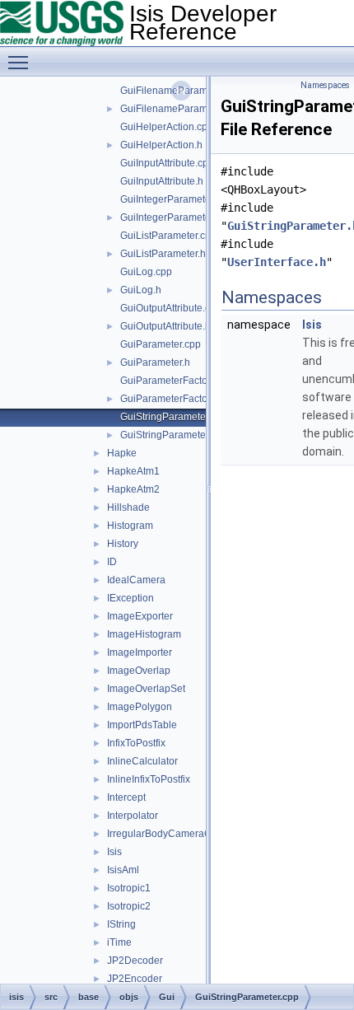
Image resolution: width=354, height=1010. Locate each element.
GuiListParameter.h (163, 254)
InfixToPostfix (136, 743)
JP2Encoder (134, 978)
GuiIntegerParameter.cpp (176, 199)
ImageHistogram (144, 634)
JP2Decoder (135, 960)
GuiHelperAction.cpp (166, 127)
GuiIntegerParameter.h (170, 217)
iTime (119, 942)
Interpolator (132, 815)
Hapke (122, 453)
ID (112, 562)
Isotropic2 (129, 906)
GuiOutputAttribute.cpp (170, 308)
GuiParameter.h (155, 362)
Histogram (130, 525)
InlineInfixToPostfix (148, 779)
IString (121, 924)
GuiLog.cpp (146, 272)
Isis (114, 852)
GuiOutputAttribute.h (165, 326)
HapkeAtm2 (133, 489)
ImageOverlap (138, 670)
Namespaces (325, 85)
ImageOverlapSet (146, 688)
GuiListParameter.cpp (168, 235)
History (122, 543)
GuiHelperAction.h (161, 145)
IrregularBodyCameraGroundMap (182, 833)
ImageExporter (140, 616)
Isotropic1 (129, 888)
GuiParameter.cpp (160, 344)
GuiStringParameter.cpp (173, 417)
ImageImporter (139, 652)
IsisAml (123, 870)
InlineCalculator (142, 761)
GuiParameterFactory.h (171, 398)
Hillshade (128, 507)
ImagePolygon (139, 707)
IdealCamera (136, 580)
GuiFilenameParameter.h (176, 109)
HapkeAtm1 (133, 471)
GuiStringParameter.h (168, 435)
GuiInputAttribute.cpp (167, 163)
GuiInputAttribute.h (161, 181)
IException (130, 598)
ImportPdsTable (142, 725)
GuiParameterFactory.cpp (177, 380)
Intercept (126, 797)
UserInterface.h (276, 262)
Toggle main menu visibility (21, 62)
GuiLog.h (140, 290)
